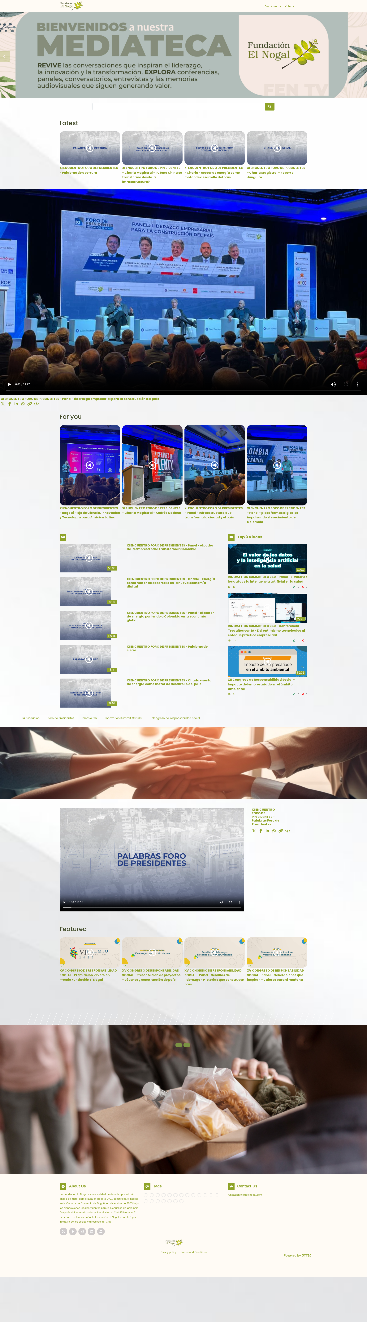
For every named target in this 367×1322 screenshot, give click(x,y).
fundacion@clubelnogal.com (245, 1194)
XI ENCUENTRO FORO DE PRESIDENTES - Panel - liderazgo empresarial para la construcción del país (80, 399)
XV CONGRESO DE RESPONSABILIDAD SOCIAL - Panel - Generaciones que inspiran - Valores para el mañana (275, 975)
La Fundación (31, 718)
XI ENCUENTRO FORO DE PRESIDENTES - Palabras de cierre (167, 648)
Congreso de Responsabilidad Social (176, 718)
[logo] (84, 6)
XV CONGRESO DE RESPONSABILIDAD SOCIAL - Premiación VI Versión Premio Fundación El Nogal (88, 975)
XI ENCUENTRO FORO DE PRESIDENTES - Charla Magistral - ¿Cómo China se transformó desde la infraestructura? (152, 175)
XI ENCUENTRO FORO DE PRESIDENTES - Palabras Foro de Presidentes (265, 816)
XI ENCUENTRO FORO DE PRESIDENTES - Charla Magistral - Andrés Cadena (151, 510)
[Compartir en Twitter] (3, 404)
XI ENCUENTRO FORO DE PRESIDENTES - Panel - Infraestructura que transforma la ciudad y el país (213, 513)
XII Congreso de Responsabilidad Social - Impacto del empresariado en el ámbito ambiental (261, 684)
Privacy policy (168, 1252)
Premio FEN (90, 718)
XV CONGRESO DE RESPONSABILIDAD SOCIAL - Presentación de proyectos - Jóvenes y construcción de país (151, 975)
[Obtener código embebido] (36, 404)
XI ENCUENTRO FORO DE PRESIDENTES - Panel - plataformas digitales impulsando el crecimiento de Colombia (276, 515)
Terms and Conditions (194, 1252)
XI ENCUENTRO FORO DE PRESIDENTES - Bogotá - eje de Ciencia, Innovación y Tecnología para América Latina (90, 513)
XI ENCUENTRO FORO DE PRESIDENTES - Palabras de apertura (89, 170)
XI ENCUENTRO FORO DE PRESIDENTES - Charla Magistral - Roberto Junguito (276, 172)
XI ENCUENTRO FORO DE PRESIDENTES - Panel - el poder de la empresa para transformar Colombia (170, 547)
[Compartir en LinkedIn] (16, 404)
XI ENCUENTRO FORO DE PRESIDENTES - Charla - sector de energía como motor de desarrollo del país (213, 172)
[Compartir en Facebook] (9, 404)
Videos (289, 6)
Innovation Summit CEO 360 (125, 718)
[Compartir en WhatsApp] (23, 404)
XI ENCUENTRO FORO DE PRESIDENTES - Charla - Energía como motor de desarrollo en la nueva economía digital (171, 582)
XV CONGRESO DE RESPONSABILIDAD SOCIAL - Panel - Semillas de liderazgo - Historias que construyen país (214, 977)
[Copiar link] (29, 404)
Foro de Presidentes (61, 718)
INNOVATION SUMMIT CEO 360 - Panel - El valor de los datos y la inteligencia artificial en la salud (267, 579)
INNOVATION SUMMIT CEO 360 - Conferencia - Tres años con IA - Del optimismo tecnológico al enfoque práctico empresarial (266, 630)
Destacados (273, 6)
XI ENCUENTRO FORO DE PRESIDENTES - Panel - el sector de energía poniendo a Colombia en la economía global (170, 616)
